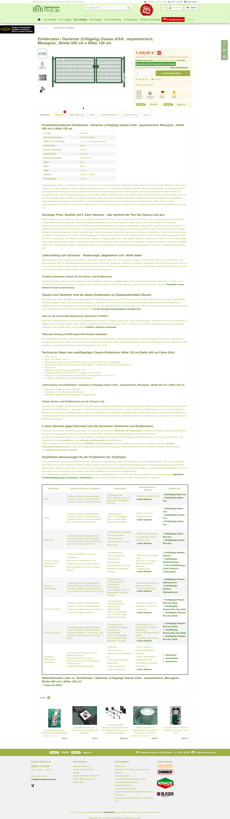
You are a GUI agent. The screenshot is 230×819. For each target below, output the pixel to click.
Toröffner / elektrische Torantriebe (101, 327)
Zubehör (92, 115)
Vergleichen (143, 79)
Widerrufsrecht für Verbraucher (86, 775)
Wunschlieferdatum (179, 67)
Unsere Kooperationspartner (127, 782)
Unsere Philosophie (123, 785)
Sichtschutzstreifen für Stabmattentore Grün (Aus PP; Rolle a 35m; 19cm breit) (145, 730)
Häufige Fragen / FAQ (76, 115)
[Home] (38, 19)
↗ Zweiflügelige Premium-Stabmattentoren (170, 588)
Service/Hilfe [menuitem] (191, 1)
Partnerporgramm (122, 775)
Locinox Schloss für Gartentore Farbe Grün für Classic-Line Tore (176, 730)
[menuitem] (108, 7)
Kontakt (76, 772)
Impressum (119, 794)
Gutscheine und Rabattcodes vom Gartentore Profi (134, 799)
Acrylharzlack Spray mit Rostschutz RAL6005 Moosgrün (54, 731)
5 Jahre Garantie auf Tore (126, 788)
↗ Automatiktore (170, 658)
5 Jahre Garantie (144, 499)
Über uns (146, 115)
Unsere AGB (78, 782)
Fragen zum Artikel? (53, 685)
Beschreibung (45, 115)
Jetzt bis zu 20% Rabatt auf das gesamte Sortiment (132, 771)
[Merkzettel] (163, 7)
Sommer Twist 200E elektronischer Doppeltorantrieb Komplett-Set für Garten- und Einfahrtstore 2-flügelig (115, 728)
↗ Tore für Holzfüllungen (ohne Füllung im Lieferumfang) (174, 568)
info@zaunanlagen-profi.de (43, 779)
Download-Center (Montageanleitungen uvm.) (134, 791)
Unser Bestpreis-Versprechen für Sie (130, 779)
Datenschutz (120, 766)
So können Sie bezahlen (83, 769)
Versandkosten (109, 812)
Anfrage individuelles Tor (109, 115)
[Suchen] (129, 7)
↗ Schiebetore (169, 655)
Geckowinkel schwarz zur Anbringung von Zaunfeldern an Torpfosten (84, 730)
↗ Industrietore (170, 661)
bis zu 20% (181, 60)
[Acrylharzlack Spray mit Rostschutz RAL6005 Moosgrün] (54, 718)
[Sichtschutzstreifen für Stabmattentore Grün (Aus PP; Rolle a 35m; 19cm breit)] (145, 715)
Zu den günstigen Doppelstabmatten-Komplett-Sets (117, 309)
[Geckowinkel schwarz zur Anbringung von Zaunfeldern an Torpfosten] (85, 715)
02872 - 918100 (176, 1)
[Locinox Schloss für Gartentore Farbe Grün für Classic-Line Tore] (175, 715)
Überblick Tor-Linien (131, 115)
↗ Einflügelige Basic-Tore (174, 494)
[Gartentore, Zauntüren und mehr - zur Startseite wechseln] (46, 9)
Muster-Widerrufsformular (84, 779)
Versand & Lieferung (81, 766)
